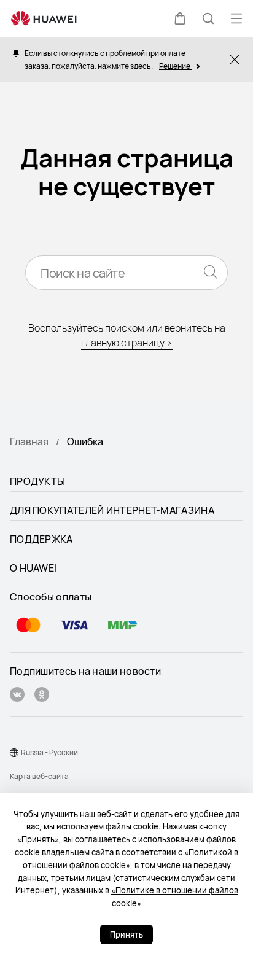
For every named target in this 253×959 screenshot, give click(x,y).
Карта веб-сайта (39, 776)
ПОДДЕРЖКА (41, 539)
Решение (175, 66)
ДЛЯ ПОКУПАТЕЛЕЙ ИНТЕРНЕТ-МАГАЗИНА (112, 510)
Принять (126, 934)
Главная (29, 441)
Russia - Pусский (49, 752)
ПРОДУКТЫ (37, 481)
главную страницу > (127, 342)
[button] (180, 18)
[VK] (17, 696)
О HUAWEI (33, 568)
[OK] (41, 696)
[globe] (14, 752)
